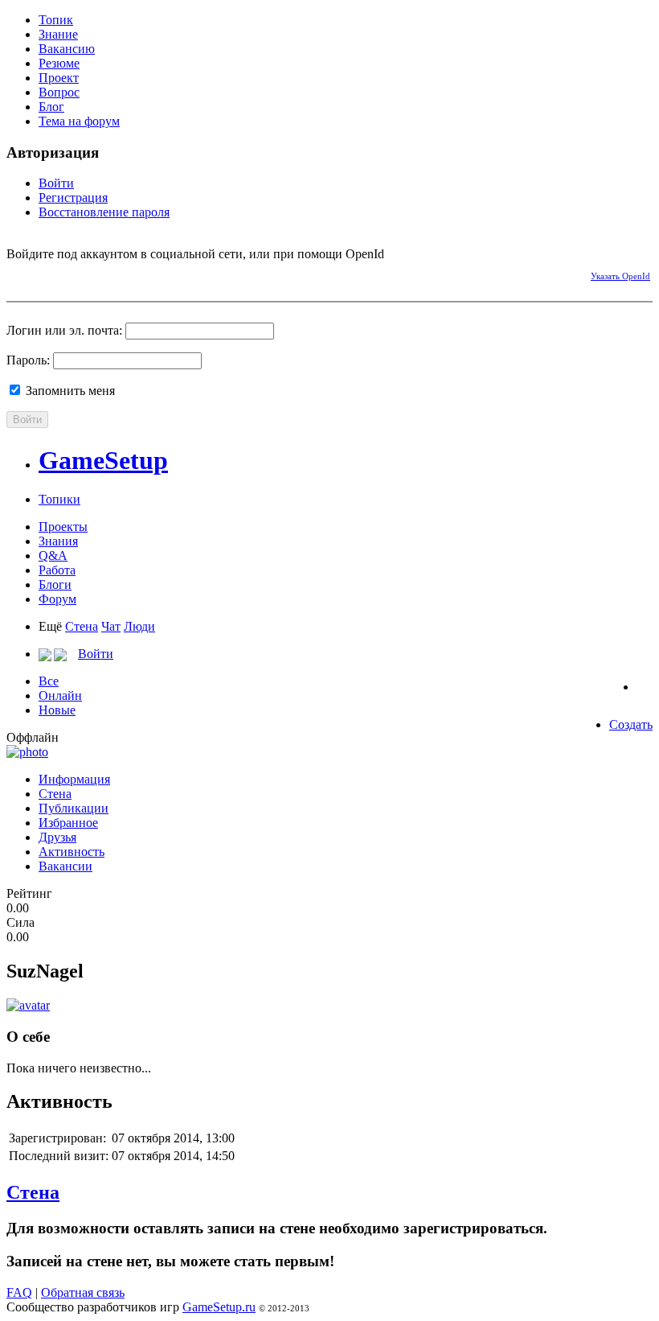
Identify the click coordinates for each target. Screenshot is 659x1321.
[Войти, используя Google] (103, 273)
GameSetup (103, 460)
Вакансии (65, 866)
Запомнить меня (69, 390)
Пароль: (28, 360)
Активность (71, 851)
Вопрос (59, 92)
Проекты (63, 526)
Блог (51, 106)
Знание (58, 34)
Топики (59, 499)
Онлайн (60, 695)
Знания (58, 541)
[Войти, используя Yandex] (131, 273)
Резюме (59, 63)
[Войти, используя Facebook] (18, 273)
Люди (139, 626)
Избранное (68, 822)
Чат (111, 626)
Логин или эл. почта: (64, 330)
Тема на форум (79, 121)
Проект (59, 77)
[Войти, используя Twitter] (74, 273)
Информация (74, 779)
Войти (56, 183)
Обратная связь (83, 1292)
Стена (81, 626)
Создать (631, 724)
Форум (57, 599)
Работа (57, 570)
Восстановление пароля (104, 212)
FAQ (19, 1292)
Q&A (53, 555)
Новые (57, 710)
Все (49, 681)
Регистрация (73, 197)
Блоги (55, 584)
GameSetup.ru (219, 1307)
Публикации (73, 808)
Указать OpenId (620, 276)
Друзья (57, 837)
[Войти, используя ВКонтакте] (46, 273)
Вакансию (67, 49)
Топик (56, 20)
